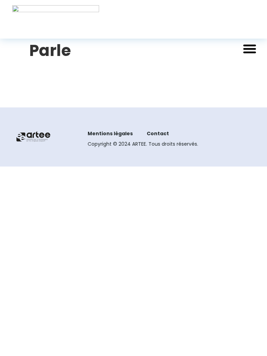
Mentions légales (110, 133)
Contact (158, 133)
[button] (249, 48)
